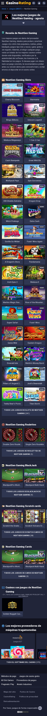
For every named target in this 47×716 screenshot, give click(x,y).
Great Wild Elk (35, 160)
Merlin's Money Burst (34, 363)
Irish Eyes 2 (12, 282)
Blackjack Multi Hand (35, 485)
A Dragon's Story (12, 262)
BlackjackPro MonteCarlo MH (13, 485)
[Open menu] (3, 3)
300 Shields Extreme (12, 201)
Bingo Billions (12, 120)
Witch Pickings (12, 221)
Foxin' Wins (35, 322)
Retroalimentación (12, 701)
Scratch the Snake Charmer (13, 526)
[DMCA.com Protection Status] (23, 712)
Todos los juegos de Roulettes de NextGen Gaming (23, 452)
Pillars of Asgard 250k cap (13, 383)
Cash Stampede (12, 160)
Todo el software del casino (23, 662)
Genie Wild (12, 343)
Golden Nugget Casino (13, 614)
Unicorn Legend (35, 120)
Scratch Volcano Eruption (35, 526)
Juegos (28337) (15, 9)
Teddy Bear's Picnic (12, 404)
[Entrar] (39, 3)
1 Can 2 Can (34, 140)
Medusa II (34, 282)
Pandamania (34, 262)
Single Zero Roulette (35, 444)
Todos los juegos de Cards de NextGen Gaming (23, 574)
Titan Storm (35, 404)
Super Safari (12, 322)
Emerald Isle (12, 363)
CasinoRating (9, 697)
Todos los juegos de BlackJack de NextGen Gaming (23, 493)
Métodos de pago (8, 676)
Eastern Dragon (35, 343)
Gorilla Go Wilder (12, 241)
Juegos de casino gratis (29, 676)
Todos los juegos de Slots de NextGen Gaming (23, 411)
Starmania (34, 99)
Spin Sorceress (34, 181)
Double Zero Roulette (12, 444)
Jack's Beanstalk (34, 383)
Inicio (4, 9)
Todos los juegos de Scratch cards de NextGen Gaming (23, 533)
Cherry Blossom (12, 99)
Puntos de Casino (27, 692)
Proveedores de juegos (26, 680)
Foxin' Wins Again (34, 241)
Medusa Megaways (12, 140)
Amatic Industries (24, 684)
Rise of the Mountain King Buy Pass (35, 302)
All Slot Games (7, 680)
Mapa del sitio (10, 692)
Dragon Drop (34, 201)
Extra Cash (34, 221)
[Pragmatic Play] (17, 646)
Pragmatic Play (7, 684)
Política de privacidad (28, 697)
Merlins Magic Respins (13, 302)
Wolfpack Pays (12, 181)
